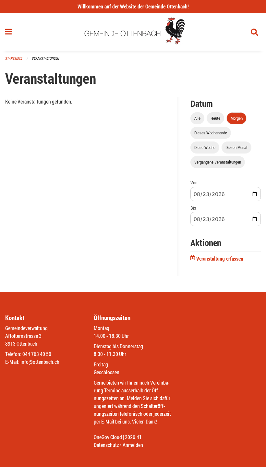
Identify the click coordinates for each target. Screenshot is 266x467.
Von (194, 182)
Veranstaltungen (45, 58)
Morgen (237, 118)
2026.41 (133, 437)
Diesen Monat (236, 147)
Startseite (13, 58)
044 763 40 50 (36, 353)
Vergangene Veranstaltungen (217, 162)
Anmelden (133, 444)
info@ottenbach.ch (39, 361)
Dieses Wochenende (210, 132)
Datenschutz (106, 444)
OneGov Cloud (108, 437)
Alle (197, 118)
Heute (215, 118)
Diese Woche (204, 147)
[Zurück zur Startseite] (133, 31)
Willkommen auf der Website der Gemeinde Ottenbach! (133, 6)
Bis (193, 208)
